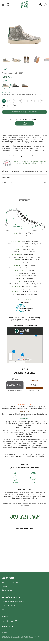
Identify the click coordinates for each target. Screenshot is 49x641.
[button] (8, 4)
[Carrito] (45, 4)
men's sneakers (41, 171)
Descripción (6, 132)
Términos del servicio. (26, 637)
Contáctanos (7, 590)
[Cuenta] (40, 4)
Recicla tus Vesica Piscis (11, 582)
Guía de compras (8, 605)
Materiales (6, 177)
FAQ (3, 609)
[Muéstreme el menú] (3, 4)
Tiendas (5, 586)
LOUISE (7, 68)
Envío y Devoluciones (10, 188)
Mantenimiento (8, 182)
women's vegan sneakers (23, 171)
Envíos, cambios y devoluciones (14, 602)
